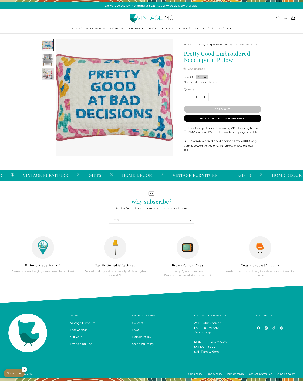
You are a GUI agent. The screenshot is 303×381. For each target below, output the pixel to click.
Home (187, 44)
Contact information (260, 374)
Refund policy (194, 374)
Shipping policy (286, 374)
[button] (278, 17)
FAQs (135, 330)
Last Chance (78, 330)
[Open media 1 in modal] (167, 46)
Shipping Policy (143, 344)
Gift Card (76, 337)
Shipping (188, 82)
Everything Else (81, 344)
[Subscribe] (190, 219)
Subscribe (14, 373)
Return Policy (141, 337)
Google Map (202, 332)
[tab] (48, 45)
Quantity (189, 89)
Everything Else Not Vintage (215, 44)
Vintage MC (25, 373)
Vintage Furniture (82, 323)
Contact (137, 323)
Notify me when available (222, 118)
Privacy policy (214, 374)
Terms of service (236, 374)
